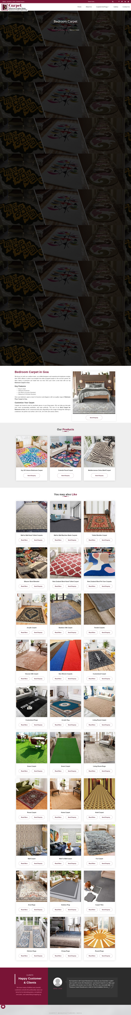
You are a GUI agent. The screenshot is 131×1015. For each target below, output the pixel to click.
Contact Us (126, 7)
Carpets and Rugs (102, 7)
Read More (24, 540)
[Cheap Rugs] (65, 932)
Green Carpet (65, 766)
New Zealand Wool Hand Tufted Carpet (65, 581)
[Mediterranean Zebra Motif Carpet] (99, 451)
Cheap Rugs (65, 951)
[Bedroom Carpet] (94, 392)
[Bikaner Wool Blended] (31, 563)
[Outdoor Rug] (65, 886)
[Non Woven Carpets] (65, 655)
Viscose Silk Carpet (31, 674)
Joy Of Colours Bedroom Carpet (32, 470)
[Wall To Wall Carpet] (65, 840)
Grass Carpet (31, 766)
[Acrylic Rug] (65, 701)
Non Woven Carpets (65, 674)
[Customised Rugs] (31, 701)
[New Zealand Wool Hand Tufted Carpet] (65, 563)
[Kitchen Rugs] (31, 932)
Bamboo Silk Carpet (65, 627)
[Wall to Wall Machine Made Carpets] (65, 516)
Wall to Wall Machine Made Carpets (65, 535)
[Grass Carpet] (31, 747)
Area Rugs (31, 905)
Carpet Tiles (99, 905)
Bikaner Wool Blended (31, 581)
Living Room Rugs (99, 766)
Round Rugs (99, 951)
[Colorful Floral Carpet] (65, 451)
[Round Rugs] (99, 932)
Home (79, 7)
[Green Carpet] (65, 747)
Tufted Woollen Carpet (99, 535)
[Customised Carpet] (99, 655)
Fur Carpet (99, 858)
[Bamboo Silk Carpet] (65, 609)
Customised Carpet (99, 674)
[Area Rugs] (31, 886)
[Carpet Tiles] (99, 886)
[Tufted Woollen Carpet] (99, 516)
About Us (89, 7)
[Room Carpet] (31, 794)
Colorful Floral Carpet (65, 470)
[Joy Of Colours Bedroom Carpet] (31, 451)
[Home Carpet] (65, 794)
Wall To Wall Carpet (65, 858)
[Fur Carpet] (99, 840)
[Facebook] (119, 1)
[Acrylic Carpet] (31, 609)
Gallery (116, 7)
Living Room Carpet (99, 720)
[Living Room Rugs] (99, 747)
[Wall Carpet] (31, 840)
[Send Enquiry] (3, 1006)
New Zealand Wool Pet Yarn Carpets (99, 581)
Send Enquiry (94, 417)
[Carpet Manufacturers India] (14, 7)
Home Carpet (65, 812)
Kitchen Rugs (31, 951)
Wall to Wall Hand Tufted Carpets (32, 535)
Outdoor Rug (65, 905)
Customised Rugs (32, 720)
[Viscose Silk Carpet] (31, 655)
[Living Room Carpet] (99, 701)
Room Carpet (31, 812)
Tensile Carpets (99, 627)
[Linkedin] (125, 1)
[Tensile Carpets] (99, 609)
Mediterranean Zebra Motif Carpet (99, 470)
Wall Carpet (31, 858)
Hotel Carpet (99, 812)
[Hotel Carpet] (99, 794)
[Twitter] (122, 1)
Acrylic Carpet (31, 627)
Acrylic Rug (66, 720)
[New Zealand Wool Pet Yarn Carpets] (99, 563)
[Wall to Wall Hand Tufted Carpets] (31, 516)
